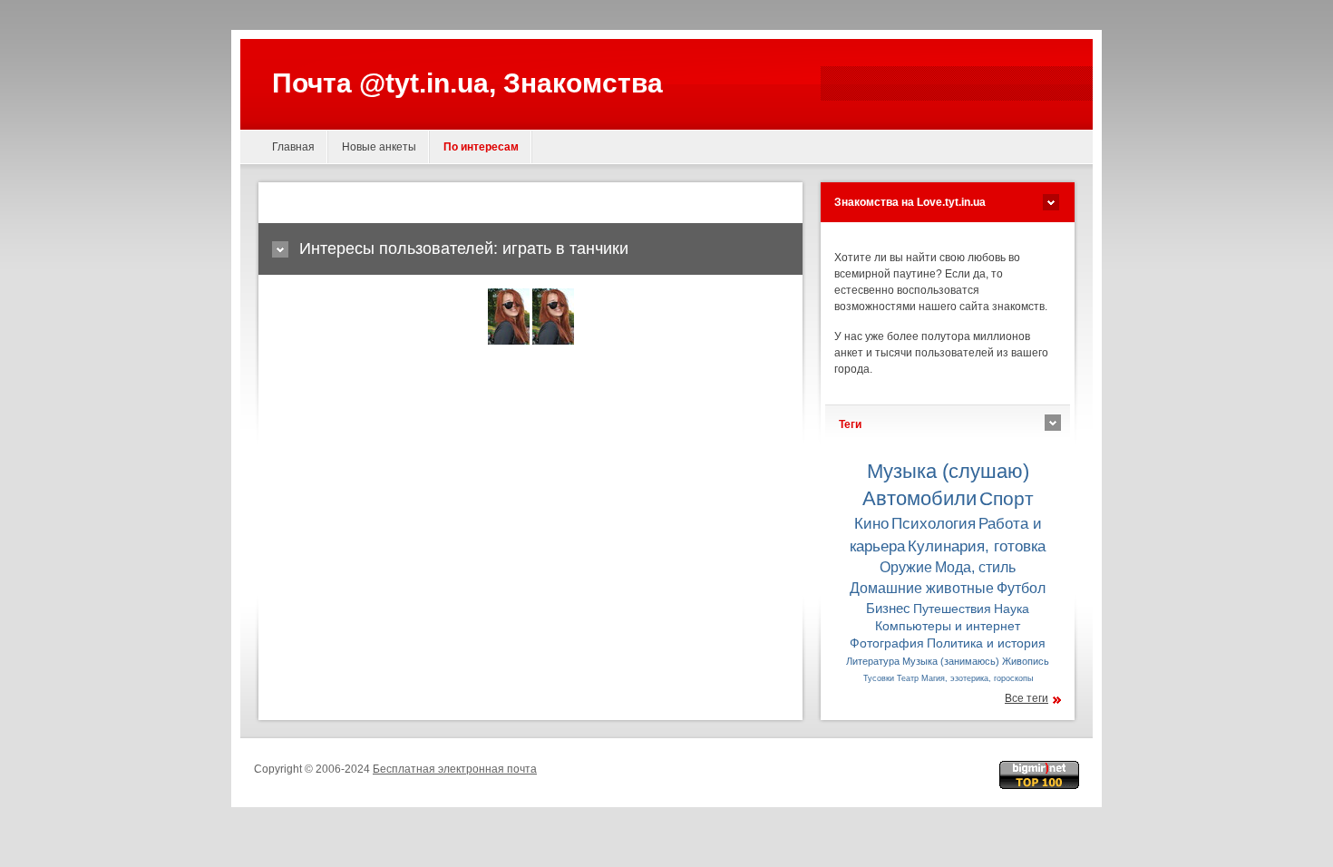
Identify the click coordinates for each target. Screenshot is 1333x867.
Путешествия (952, 609)
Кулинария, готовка (977, 546)
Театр (908, 678)
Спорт (1006, 498)
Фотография (887, 643)
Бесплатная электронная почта (455, 769)
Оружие (906, 567)
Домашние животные (922, 588)
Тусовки (878, 678)
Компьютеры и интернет (947, 626)
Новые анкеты (379, 147)
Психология (933, 523)
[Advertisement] (484, 202)
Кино (871, 523)
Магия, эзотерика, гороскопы (977, 678)
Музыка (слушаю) (948, 471)
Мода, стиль (975, 567)
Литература (873, 661)
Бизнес (888, 608)
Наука (1011, 609)
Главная (293, 147)
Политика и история (986, 643)
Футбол (1021, 588)
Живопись (1025, 661)
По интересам (481, 147)
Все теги (1026, 698)
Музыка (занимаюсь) (950, 661)
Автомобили (919, 498)
